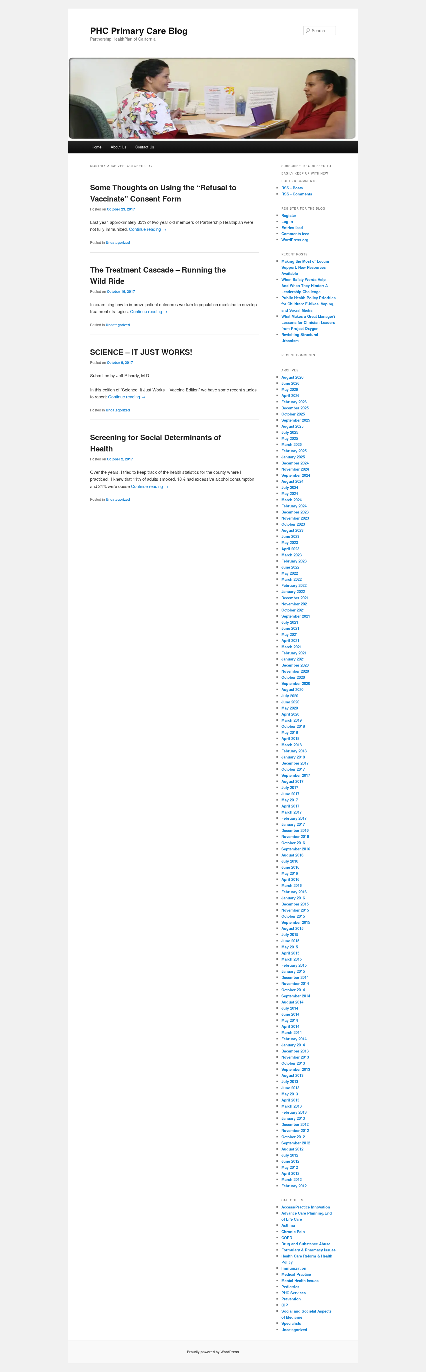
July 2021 (289, 622)
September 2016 (295, 849)
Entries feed (292, 227)
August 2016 (292, 855)
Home (96, 147)
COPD (286, 1237)
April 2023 (290, 548)
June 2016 (290, 867)
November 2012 (295, 1130)
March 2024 (291, 499)
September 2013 (295, 1069)
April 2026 (290, 395)
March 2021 (291, 646)
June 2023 (290, 536)
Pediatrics (290, 1286)
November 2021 (295, 604)
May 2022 (289, 573)
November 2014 (295, 983)
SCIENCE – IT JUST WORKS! (141, 351)
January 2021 (293, 659)
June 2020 (290, 702)
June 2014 (290, 1014)
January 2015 (293, 971)
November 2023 (295, 518)
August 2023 (292, 530)
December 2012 (295, 1124)
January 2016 (293, 898)
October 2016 (293, 842)
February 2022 (294, 585)
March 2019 (291, 720)
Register (288, 215)
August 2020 (292, 689)
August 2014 (292, 1002)
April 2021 (290, 640)
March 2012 (291, 1179)
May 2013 (289, 1094)
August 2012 (292, 1149)
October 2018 (293, 726)
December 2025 (295, 408)
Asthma (288, 1225)
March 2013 (291, 1106)
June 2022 (290, 567)
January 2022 (293, 591)
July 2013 (289, 1081)
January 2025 (293, 457)
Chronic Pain (293, 1231)
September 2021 (295, 616)
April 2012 (290, 1173)
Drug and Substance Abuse (305, 1243)
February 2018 (294, 751)
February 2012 (294, 1185)
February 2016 (294, 891)
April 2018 (290, 738)
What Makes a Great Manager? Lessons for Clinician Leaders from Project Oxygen (308, 322)
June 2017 (290, 793)
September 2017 (295, 775)
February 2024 (294, 506)
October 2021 (293, 610)
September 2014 (295, 996)
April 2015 (290, 953)
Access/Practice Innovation (305, 1207)
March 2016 (291, 885)
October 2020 (293, 677)
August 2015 (292, 928)
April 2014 (290, 1026)
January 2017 (293, 824)
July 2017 (289, 787)
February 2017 (294, 818)
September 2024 (295, 475)
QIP (284, 1305)
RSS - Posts (292, 187)
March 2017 (291, 812)
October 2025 (293, 414)
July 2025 (289, 432)
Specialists (291, 1323)
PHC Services (293, 1292)
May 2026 (289, 389)
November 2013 (295, 1057)
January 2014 (293, 1045)
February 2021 (294, 653)
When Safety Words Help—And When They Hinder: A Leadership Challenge (305, 285)
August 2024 (292, 481)
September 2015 (295, 922)
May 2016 (289, 873)
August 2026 (292, 377)
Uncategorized (118, 242)
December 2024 (295, 463)
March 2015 (291, 959)
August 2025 (292, 426)
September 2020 (295, 683)
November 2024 (295, 469)
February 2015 (294, 965)
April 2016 (290, 879)
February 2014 (294, 1038)
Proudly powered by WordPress (213, 1351)
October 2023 (293, 524)
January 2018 (293, 757)
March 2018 (291, 744)
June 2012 (290, 1161)
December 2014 (295, 977)
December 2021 (295, 597)
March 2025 (291, 444)
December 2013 (295, 1051)
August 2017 (292, 781)
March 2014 (291, 1032)
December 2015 (295, 904)
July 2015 (289, 934)
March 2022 (291, 579)
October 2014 (293, 989)
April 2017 (290, 806)
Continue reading (147, 229)
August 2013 (292, 1075)
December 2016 (295, 830)
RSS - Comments (296, 194)
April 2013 (290, 1100)
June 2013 (290, 1087)
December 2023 (295, 512)
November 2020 (295, 671)
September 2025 (295, 420)
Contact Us (144, 147)
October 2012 (293, 1136)
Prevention (291, 1299)
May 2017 (289, 800)
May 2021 (289, 634)
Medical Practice (296, 1274)
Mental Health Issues (299, 1280)
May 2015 (289, 947)
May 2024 (289, 493)
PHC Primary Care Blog (138, 30)
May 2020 (289, 708)
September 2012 (295, 1143)
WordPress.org (294, 239)
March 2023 (291, 555)
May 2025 (289, 438)
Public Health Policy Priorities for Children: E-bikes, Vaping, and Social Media (308, 304)
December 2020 (295, 665)
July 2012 (289, 1155)
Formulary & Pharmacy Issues (308, 1250)
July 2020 (289, 695)
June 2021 (290, 628)
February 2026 (294, 401)
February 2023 (294, 561)
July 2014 (289, 1008)
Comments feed (295, 233)
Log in (287, 221)
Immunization (293, 1268)
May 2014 (289, 1020)
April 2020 (290, 714)
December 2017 (295, 763)
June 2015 (290, 940)
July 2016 (289, 861)
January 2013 (293, 1118)
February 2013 (294, 1112)
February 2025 (294, 450)
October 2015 (293, 916)
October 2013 (293, 1063)
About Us (118, 147)
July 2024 (289, 487)
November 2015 (295, 910)
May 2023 (289, 542)
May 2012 (289, 1167)
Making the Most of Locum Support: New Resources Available (305, 267)
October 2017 (293, 769)
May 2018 (289, 732)
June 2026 (290, 383)
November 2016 (295, 836)
